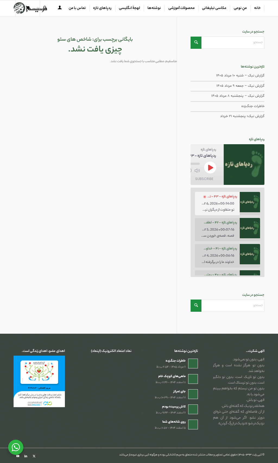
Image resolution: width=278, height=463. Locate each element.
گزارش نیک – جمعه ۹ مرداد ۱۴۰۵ (240, 85)
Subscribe (204, 178)
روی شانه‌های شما (174, 422)
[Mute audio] (197, 170)
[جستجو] (45, 8)
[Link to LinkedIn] (26, 456)
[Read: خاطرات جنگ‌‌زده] (193, 363)
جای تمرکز (179, 391)
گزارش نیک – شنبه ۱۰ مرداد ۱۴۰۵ (240, 75)
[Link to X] (34, 456)
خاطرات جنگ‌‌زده (252, 106)
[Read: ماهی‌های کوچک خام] (193, 379)
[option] (227, 203)
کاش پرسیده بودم (174, 407)
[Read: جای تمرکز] (193, 394)
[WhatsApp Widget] (15, 447)
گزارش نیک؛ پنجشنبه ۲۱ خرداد (242, 116)
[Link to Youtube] (18, 456)
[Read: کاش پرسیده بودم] (193, 409)
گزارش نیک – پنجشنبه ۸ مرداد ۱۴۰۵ (237, 96)
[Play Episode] (210, 167)
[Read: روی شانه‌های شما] (193, 424)
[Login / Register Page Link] (59, 9)
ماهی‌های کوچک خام (172, 376)
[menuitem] (257, 8)
